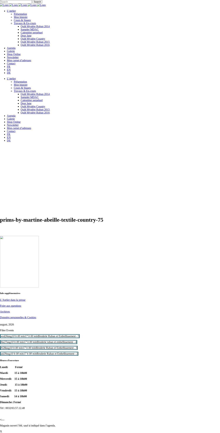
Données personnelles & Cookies (18, 317)
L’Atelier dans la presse (12, 299)
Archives (5, 311)
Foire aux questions (10, 305)
